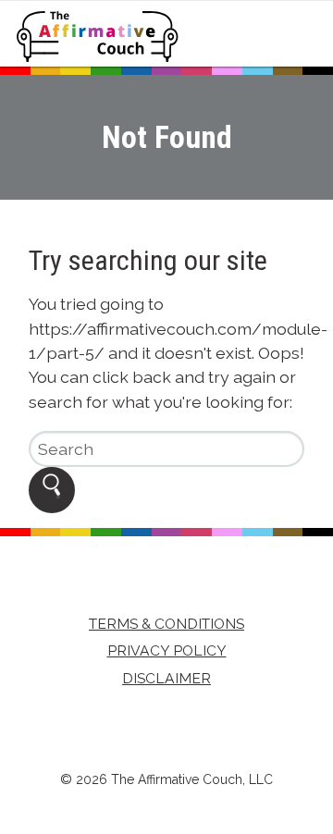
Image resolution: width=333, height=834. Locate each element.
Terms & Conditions (166, 623)
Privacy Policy (167, 650)
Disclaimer (166, 678)
